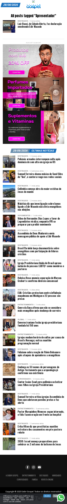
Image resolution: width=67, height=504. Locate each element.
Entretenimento (29, 475)
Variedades (56, 475)
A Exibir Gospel (12, 475)
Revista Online (47, 479)
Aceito (47, 496)
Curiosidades (22, 479)
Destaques (43, 475)
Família (35, 479)
